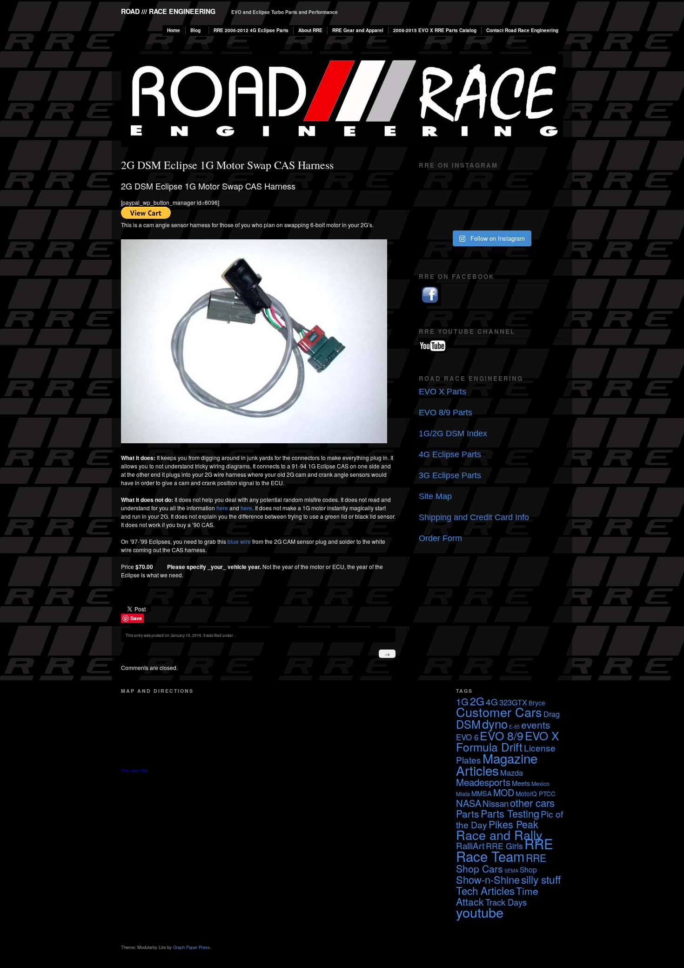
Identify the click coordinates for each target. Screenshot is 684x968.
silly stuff (541, 879)
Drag (551, 713)
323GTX (513, 702)
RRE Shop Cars (501, 863)
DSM (468, 724)
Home (173, 30)
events (535, 724)
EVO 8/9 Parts (445, 412)
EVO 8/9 (501, 735)
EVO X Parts (442, 391)
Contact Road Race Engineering (522, 30)
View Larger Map (134, 770)
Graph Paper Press (191, 947)
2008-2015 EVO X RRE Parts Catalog (434, 30)
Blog (195, 30)
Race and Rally (499, 835)
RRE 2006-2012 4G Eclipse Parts (251, 30)
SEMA (511, 870)
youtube (479, 911)
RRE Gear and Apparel (357, 30)
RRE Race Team (504, 849)
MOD (503, 792)
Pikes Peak (513, 824)
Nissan (496, 803)
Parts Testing (510, 813)
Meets (521, 783)
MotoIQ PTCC (536, 793)
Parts (467, 813)
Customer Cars (499, 712)
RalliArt (470, 845)
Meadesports (483, 782)
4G (492, 701)
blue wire (239, 541)
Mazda (511, 772)
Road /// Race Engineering (168, 11)
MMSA (481, 793)
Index (477, 433)
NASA (468, 803)
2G (477, 701)
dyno (495, 723)
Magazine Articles (496, 764)
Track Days (506, 902)
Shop (528, 869)
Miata (463, 794)
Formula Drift (489, 746)
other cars (532, 802)
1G (462, 701)
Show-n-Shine (488, 879)
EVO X (542, 735)
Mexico (540, 783)
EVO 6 (467, 737)
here (222, 508)
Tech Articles (485, 890)
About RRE (310, 30)
